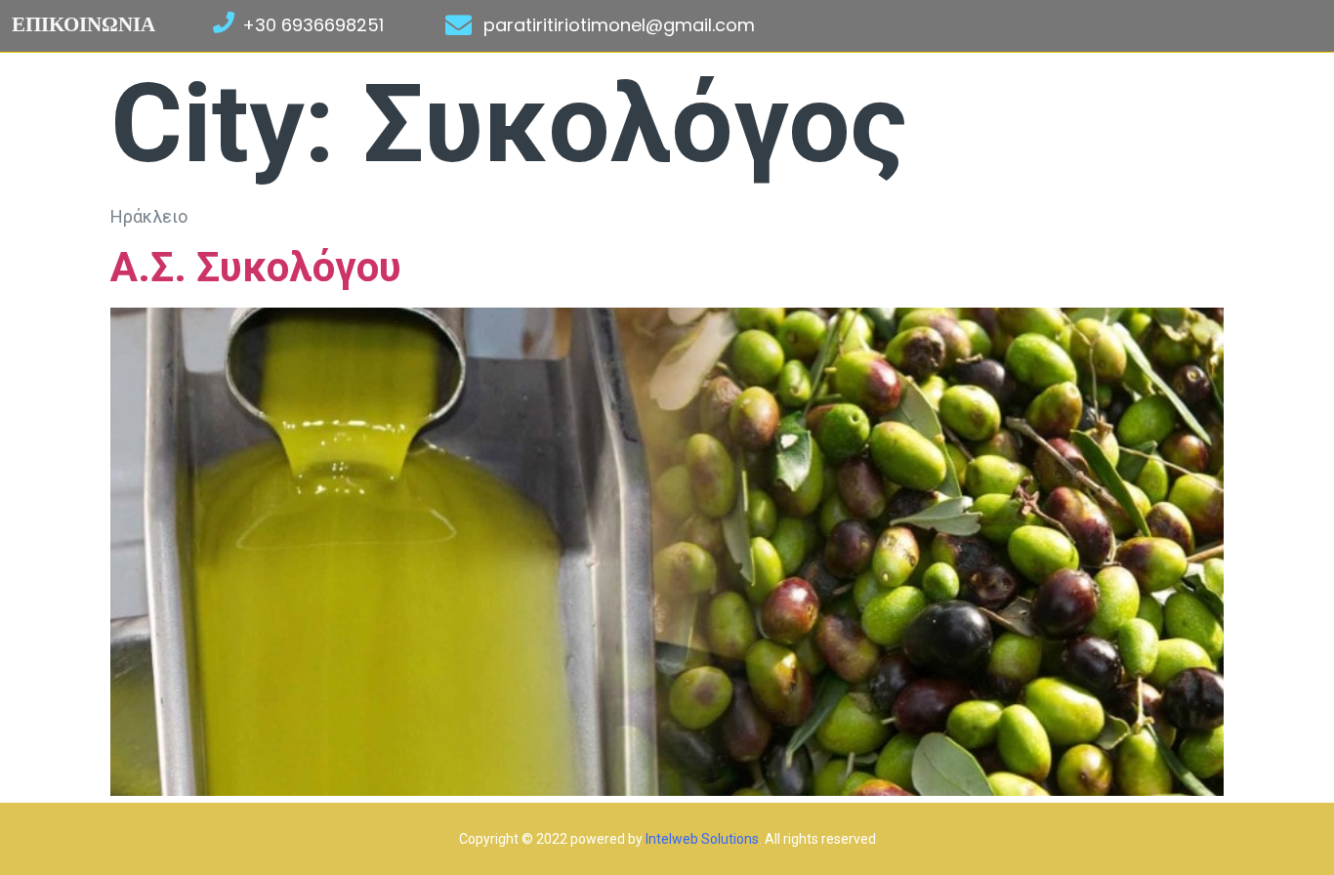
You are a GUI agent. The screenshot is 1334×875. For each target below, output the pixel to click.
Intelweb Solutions (702, 839)
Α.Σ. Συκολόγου (255, 267)
